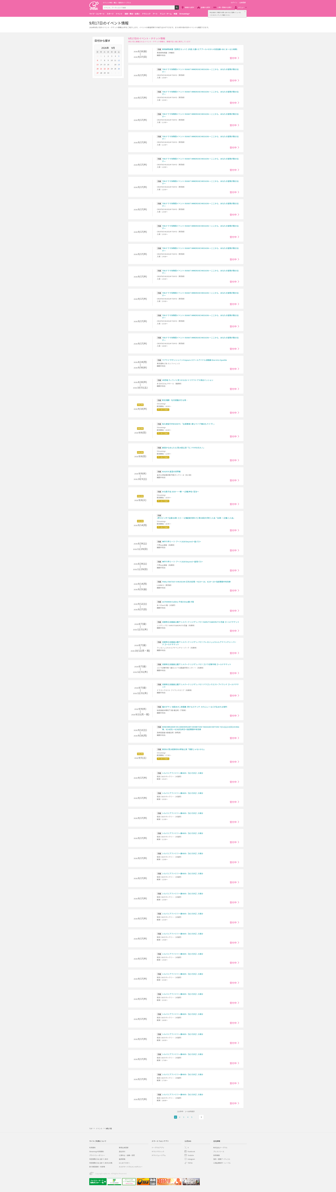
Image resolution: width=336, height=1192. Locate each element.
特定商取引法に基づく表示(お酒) (100, 1163)
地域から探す (189, 7)
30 (97, 56)
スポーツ (110, 13)
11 (115, 60)
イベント (119, 13)
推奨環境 (122, 1159)
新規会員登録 (123, 1147)
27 (97, 73)
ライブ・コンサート (97, 13)
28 (101, 73)
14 (101, 64)
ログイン (234, 2)
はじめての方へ (124, 1163)
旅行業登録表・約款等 (97, 1167)
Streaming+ (184, 13)
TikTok (190, 1163)
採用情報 (216, 1155)
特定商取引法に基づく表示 (98, 1159)
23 (108, 68)
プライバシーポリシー (97, 1155)
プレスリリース (218, 1151)
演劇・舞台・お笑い (132, 13)
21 (101, 68)
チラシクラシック (158, 1151)
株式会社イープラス (220, 1147)
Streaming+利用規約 (96, 1151)
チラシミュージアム (159, 1155)
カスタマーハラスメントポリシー (131, 1167)
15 (105, 64)
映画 (175, 13)
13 (97, 64)
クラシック (146, 13)
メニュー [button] (241, 7)
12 (119, 60)
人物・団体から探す (224, 7)
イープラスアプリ (158, 1147)
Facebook (191, 1151)
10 (112, 60)
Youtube (191, 1155)
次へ (201, 1117)
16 (108, 64)
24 (112, 68)
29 (105, 73)
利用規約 (92, 1147)
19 (119, 64)
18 (115, 64)
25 (115, 68)
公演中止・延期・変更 (127, 1155)
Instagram (191, 1159)
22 (105, 68)
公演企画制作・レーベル (222, 1163)
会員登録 (242, 2)
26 (119, 68)
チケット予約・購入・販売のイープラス (117, 2)
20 (97, 68)
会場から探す (205, 7)
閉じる (245, 12)
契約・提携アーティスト (221, 1159)
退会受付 (122, 1151)
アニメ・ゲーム (166, 13)
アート (155, 13)
